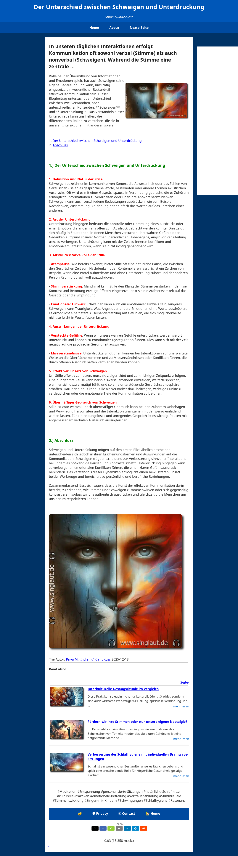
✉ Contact (126, 813)
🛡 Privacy (100, 813)
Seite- (184, 682)
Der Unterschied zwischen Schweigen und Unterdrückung (97, 140)
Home (94, 27)
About (114, 27)
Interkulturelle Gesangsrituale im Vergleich (123, 689)
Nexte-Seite (139, 27)
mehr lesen (181, 706)
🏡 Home (153, 813)
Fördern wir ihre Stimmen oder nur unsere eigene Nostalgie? (137, 721)
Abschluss (60, 145)
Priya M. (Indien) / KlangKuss (88, 659)
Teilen (119, 824)
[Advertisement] (217, 120)
